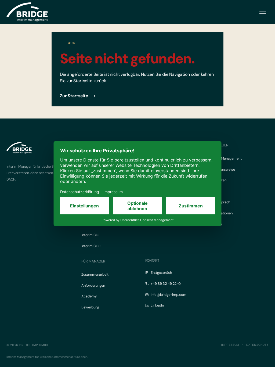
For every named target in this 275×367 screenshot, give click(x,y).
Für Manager (93, 261)
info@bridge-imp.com (168, 294)
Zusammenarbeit (94, 274)
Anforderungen (93, 285)
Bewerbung (90, 307)
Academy (89, 296)
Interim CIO (90, 235)
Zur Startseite (74, 96)
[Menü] (263, 12)
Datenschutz (257, 345)
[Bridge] (27, 12)
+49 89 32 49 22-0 (166, 283)
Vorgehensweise (222, 169)
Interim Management (225, 158)
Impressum (230, 345)
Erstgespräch (161, 272)
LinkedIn (157, 305)
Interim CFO (90, 246)
